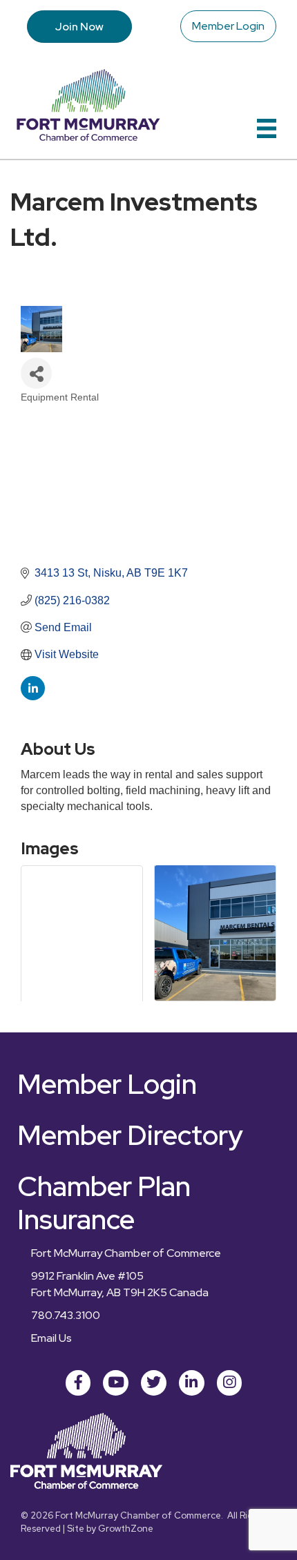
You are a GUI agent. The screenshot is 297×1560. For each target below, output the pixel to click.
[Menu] (267, 128)
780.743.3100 (65, 1315)
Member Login (228, 26)
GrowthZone (125, 1528)
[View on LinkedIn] (33, 696)
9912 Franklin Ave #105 (87, 1276)
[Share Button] (36, 373)
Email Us (51, 1338)
